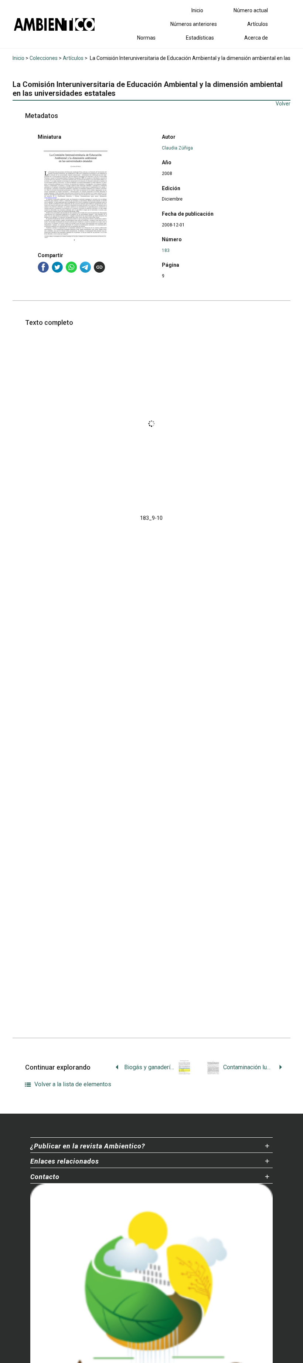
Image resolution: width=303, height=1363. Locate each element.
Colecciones (44, 58)
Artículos (257, 24)
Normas (146, 38)
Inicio (197, 10)
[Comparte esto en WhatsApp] (71, 267)
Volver (283, 104)
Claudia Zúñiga (177, 148)
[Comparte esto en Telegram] (85, 267)
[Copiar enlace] (99, 267)
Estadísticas (200, 38)
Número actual (251, 10)
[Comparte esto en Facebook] (43, 267)
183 (166, 250)
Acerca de (256, 38)
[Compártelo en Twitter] (57, 267)
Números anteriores (193, 24)
